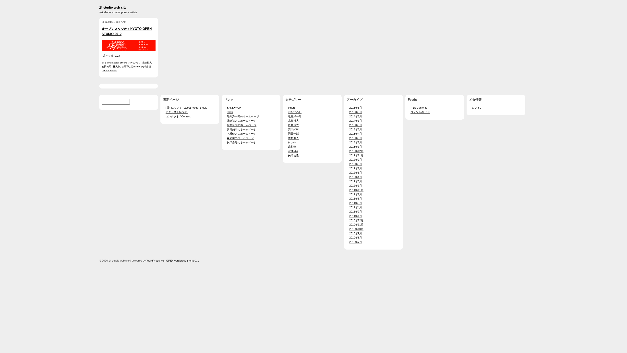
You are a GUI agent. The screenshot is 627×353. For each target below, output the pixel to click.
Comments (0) (109, 70)
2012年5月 (355, 172)
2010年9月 (355, 233)
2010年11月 (356, 224)
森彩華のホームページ (240, 138)
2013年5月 (355, 129)
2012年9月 (355, 159)
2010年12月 (356, 220)
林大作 (116, 66)
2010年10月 (356, 228)
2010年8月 (355, 237)
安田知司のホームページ (241, 129)
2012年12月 (356, 151)
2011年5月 (355, 203)
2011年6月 (355, 198)
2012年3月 (355, 181)
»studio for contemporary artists (118, 12)
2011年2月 (355, 211)
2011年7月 (355, 194)
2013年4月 (355, 133)
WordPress (153, 260)
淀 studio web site (112, 7)
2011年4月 (355, 207)
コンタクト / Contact (178, 116)
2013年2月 (355, 142)
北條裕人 (147, 62)
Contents (418, 107)
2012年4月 (355, 177)
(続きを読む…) (111, 55)
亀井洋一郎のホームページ (243, 116)
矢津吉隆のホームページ (241, 142)
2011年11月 (356, 190)
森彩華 (125, 66)
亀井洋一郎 (294, 116)
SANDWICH (234, 107)
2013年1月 (355, 146)
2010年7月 (355, 241)
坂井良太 (293, 125)
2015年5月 (355, 107)
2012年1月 (355, 185)
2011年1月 (355, 215)
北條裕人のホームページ (241, 120)
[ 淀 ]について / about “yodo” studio (186, 107)
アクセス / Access (177, 112)
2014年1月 (355, 120)
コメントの (420, 112)
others (123, 62)
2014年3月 (355, 116)
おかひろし (134, 62)
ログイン (477, 107)
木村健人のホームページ (241, 133)
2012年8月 (355, 164)
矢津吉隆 (146, 66)
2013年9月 (355, 125)
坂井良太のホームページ (241, 125)
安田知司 (106, 66)
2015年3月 (355, 112)
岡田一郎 (293, 133)
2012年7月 (355, 168)
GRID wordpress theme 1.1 (182, 260)
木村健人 (293, 138)
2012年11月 (356, 155)
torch (230, 112)
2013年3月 (355, 138)
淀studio (135, 66)
